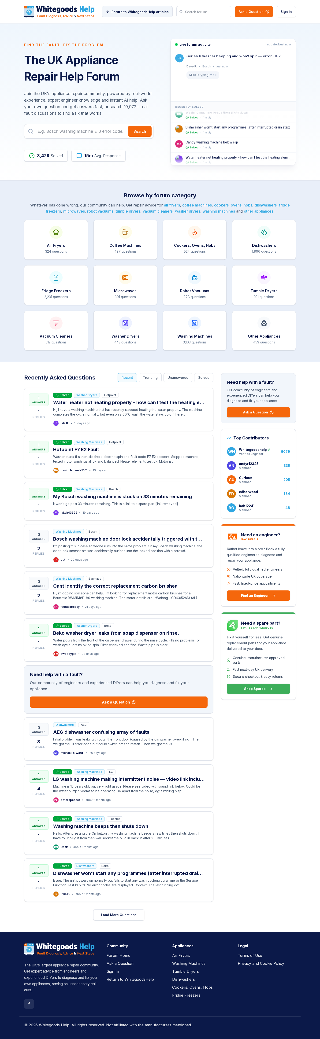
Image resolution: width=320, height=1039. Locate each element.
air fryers (172, 205)
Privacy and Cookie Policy (261, 963)
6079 (285, 451)
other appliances (258, 211)
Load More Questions (119, 915)
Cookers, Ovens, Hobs (192, 987)
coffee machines (197, 205)
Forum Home (118, 955)
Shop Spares (255, 689)
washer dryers (187, 211)
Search (140, 131)
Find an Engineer (255, 595)
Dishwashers (183, 979)
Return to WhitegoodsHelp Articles (140, 12)
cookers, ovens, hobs (233, 205)
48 (287, 508)
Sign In (113, 971)
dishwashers (266, 205)
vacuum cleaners (158, 211)
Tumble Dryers (185, 971)
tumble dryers (128, 211)
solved (203, 377)
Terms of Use (250, 955)
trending (150, 377)
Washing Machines (188, 963)
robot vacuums (100, 211)
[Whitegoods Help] (59, 952)
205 (286, 480)
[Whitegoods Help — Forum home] (59, 12)
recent (127, 377)
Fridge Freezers (186, 995)
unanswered (177, 377)
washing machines (219, 211)
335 (287, 466)
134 (286, 494)
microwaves (74, 211)
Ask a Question (251, 12)
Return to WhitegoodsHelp (130, 979)
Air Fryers (181, 955)
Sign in (286, 12)
